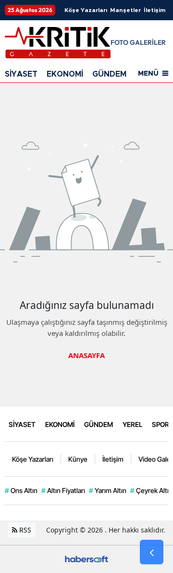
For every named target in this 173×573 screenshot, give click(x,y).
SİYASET (21, 74)
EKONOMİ (65, 74)
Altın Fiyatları (63, 490)
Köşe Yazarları (85, 10)
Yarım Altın (107, 490)
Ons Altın (21, 490)
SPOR (160, 424)
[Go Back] (151, 552)
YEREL (132, 424)
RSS (24, 529)
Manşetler (125, 10)
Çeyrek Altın (151, 490)
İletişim (154, 10)
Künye (77, 459)
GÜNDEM (109, 74)
